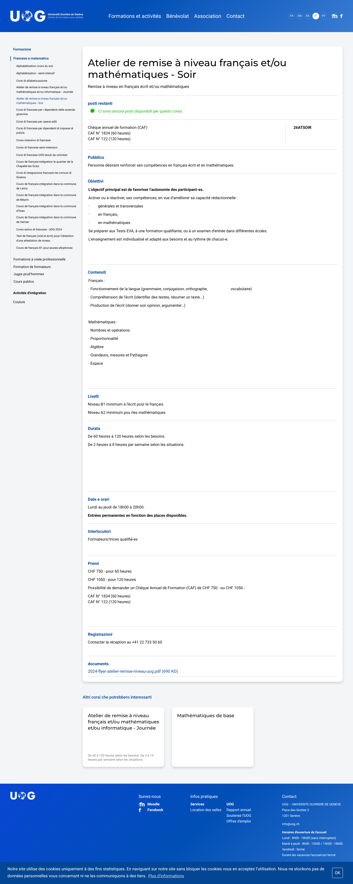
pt (324, 16)
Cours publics (23, 282)
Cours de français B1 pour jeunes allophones (44, 248)
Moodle (153, 804)
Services (197, 804)
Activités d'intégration (29, 293)
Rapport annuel (238, 810)
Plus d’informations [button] (166, 875)
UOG (230, 804)
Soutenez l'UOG (238, 816)
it (315, 16)
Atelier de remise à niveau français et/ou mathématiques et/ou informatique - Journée (44, 90)
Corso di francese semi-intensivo (37, 147)
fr (292, 16)
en (300, 16)
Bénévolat (177, 16)
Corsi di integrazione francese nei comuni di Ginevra (43, 175)
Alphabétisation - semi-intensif (35, 73)
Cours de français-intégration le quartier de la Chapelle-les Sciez (44, 164)
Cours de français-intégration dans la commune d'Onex (46, 209)
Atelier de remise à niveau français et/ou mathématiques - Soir (41, 101)
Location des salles (205, 810)
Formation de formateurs (32, 267)
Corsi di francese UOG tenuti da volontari (41, 155)
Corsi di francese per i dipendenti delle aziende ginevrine (45, 112)
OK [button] (337, 872)
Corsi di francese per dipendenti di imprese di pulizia (44, 131)
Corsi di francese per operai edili (36, 121)
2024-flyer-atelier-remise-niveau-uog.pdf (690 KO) (133, 671)
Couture (19, 302)
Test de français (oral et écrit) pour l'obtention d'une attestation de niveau (45, 238)
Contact (235, 16)
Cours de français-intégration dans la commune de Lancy (46, 186)
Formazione (22, 49)
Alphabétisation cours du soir (34, 66)
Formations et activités (135, 16)
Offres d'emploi (238, 821)
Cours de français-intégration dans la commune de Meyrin (46, 197)
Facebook (155, 810)
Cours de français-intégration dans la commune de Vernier (46, 220)
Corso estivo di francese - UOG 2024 (39, 229)
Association (207, 16)
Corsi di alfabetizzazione (31, 81)
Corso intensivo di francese (33, 140)
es (308, 16)
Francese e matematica (31, 59)
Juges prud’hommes (28, 274)
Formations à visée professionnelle (39, 259)
